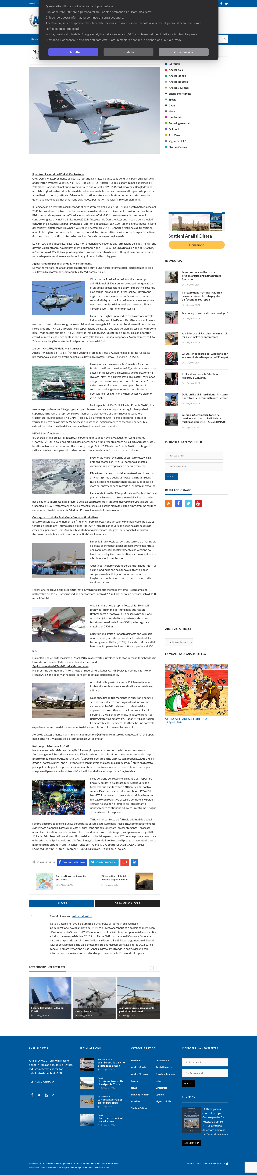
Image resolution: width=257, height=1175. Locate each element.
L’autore (62, 903)
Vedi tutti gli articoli (82, 916)
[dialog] (129, 30)
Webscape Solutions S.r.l (213, 1163)
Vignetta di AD (177, 141)
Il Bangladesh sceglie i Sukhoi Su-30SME (47, 1009)
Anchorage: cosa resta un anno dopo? (205, 313)
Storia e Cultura (178, 147)
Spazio (172, 99)
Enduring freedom (179, 123)
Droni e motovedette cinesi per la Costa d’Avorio (111, 1084)
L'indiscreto (176, 117)
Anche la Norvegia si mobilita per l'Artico (71, 878)
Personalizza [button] (185, 52)
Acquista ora (191, 1143)
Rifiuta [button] (130, 52)
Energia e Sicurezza (180, 93)
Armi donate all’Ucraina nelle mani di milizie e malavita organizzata (204, 335)
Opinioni (174, 129)
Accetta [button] (74, 52)
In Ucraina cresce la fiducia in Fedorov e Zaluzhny (200, 375)
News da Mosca (83, 1011)
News (172, 111)
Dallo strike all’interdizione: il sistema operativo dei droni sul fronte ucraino (205, 396)
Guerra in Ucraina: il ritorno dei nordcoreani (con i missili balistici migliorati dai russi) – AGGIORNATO (204, 418)
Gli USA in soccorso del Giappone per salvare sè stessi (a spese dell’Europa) (205, 355)
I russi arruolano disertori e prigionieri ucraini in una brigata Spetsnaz (201, 275)
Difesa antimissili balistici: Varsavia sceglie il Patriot (115, 878)
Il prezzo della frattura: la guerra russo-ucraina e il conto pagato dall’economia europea (202, 296)
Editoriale (174, 63)
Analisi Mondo (177, 75)
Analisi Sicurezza (179, 87)
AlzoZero (174, 135)
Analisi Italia (176, 69)
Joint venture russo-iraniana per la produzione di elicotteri (136, 1009)
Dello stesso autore (127, 903)
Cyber (172, 105)
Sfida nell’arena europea (186, 719)
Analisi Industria (178, 81)
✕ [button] (210, 5)
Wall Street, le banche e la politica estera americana (111, 1065)
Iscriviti (171, 476)
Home (34, 38)
